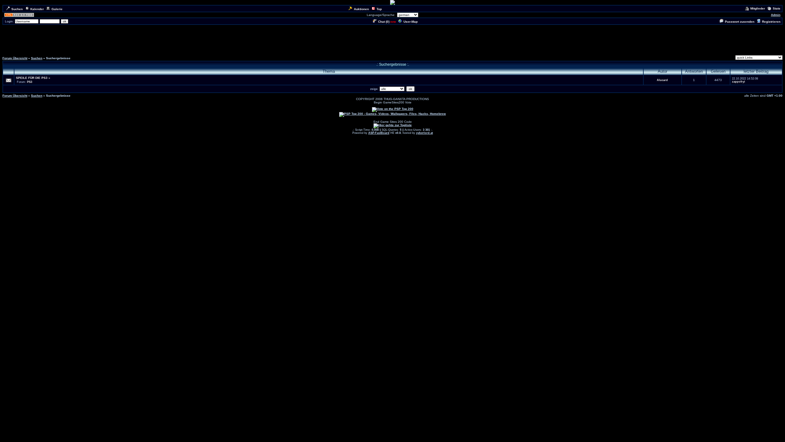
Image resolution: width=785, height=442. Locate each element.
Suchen (17, 9)
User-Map (411, 21)
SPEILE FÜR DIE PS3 (32, 77)
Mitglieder (757, 8)
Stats (776, 8)
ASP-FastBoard (378, 132)
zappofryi (738, 81)
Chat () (383, 21)
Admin (775, 15)
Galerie (57, 9)
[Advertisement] (392, 39)
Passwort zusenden (739, 21)
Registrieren (771, 21)
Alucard (662, 80)
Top (379, 9)
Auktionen (361, 9)
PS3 (29, 81)
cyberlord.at (424, 132)
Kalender (37, 9)
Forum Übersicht (14, 58)
